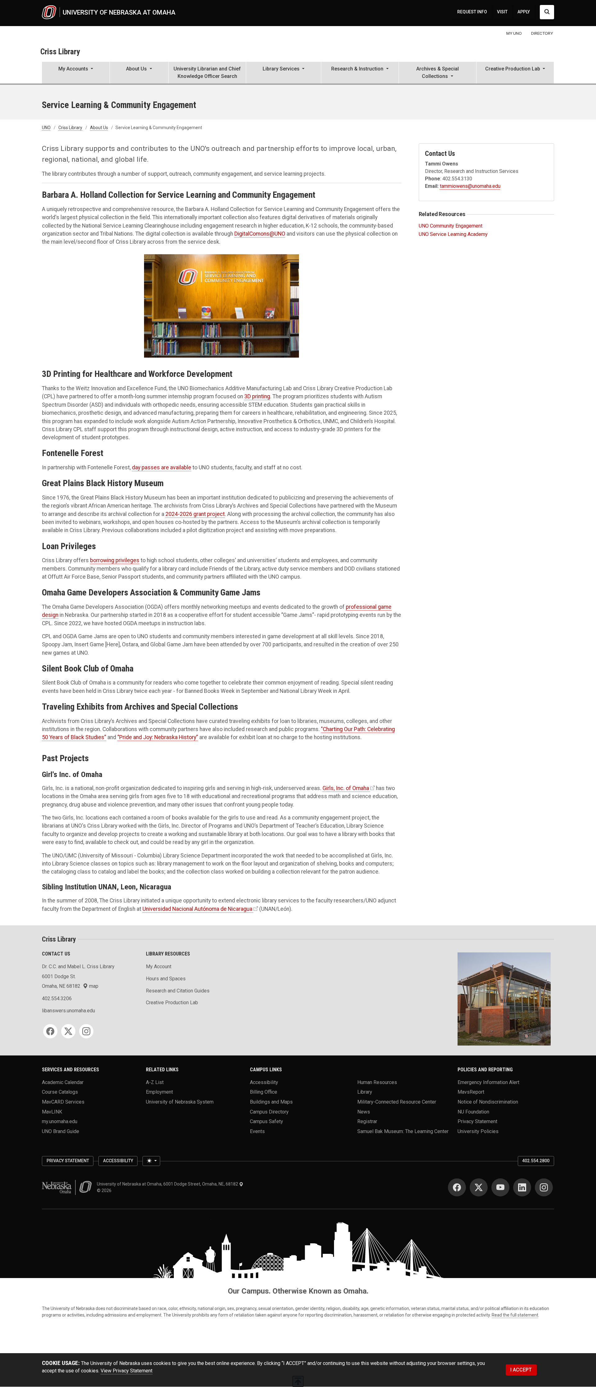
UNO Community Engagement (450, 226)
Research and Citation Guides (178, 991)
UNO (46, 127)
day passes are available (161, 467)
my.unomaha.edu (59, 1121)
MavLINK (52, 1111)
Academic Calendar (63, 1082)
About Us (99, 127)
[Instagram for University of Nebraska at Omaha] (544, 1187)
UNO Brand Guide (60, 1131)
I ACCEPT (521, 1370)
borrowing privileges (114, 560)
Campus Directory (269, 1111)
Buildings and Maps (271, 1102)
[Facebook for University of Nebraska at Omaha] (457, 1187)
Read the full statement (515, 1314)
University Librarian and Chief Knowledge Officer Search (207, 72)
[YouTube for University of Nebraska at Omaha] (500, 1187)
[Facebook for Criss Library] (50, 1031)
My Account (158, 966)
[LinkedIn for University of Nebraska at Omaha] (522, 1187)
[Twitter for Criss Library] (68, 1031)
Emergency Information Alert (488, 1082)
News (363, 1111)
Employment (159, 1092)
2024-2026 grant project (195, 514)
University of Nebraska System (180, 1102)
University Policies (478, 1131)
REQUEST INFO (472, 11)
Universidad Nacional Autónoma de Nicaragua (197, 909)
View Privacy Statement (126, 1371)
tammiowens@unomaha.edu (470, 186)
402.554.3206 (57, 998)
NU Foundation (473, 1111)
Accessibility (264, 1082)
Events (257, 1131)
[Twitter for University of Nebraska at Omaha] (479, 1187)
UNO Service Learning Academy (453, 234)
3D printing (257, 396)
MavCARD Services (63, 1102)
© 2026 (105, 1190)
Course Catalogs (60, 1092)
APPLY (523, 11)
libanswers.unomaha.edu (68, 1011)
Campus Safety (266, 1121)
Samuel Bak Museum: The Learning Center (403, 1131)
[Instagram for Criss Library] (86, 1031)
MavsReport (471, 1092)
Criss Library (60, 51)
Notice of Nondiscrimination (488, 1102)
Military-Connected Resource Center (396, 1102)
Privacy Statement (477, 1121)
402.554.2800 (535, 1160)
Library (364, 1092)
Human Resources (377, 1082)
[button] (76, 73)
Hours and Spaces (166, 979)
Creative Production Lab (172, 1002)
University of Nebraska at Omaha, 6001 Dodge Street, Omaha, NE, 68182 (168, 1183)
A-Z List (155, 1082)
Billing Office (263, 1092)
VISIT (502, 11)
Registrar (367, 1121)
